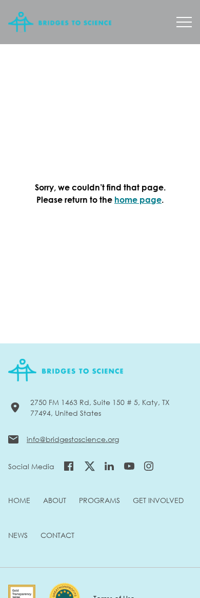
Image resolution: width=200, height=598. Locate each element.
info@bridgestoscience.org (73, 439)
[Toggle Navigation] (184, 22)
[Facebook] (69, 466)
